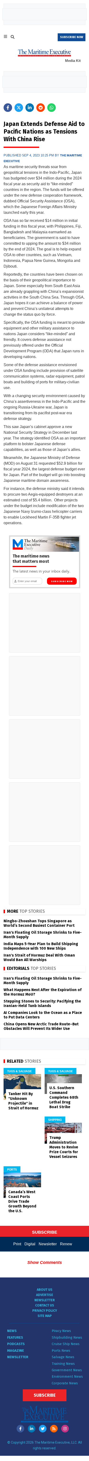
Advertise (44, 1295)
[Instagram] (65, 1428)
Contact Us (44, 1305)
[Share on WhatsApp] (51, 107)
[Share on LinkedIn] (29, 107)
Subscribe (45, 1395)
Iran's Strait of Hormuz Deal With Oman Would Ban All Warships (39, 957)
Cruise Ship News (66, 1344)
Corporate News (65, 1383)
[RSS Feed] (54, 1428)
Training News (63, 1363)
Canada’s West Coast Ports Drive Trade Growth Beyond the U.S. (22, 1201)
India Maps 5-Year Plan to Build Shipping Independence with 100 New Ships (41, 946)
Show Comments (44, 1262)
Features (15, 1337)
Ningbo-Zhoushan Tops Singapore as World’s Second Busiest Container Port (39, 923)
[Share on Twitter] (18, 107)
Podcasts (16, 1344)
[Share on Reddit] (40, 107)
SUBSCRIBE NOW (71, 37)
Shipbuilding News (67, 1337)
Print (17, 1244)
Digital (29, 1244)
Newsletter (48, 1244)
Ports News (61, 1350)
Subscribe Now (62, 581)
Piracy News (61, 1331)
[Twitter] (43, 1428)
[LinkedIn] (31, 1428)
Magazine (15, 1350)
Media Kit (73, 61)
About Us (44, 1290)
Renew (66, 1244)
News (12, 1331)
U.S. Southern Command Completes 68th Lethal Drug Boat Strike (63, 1097)
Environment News (67, 1376)
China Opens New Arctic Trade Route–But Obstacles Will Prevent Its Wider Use (41, 1026)
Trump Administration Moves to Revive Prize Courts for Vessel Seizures (63, 1147)
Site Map (44, 1316)
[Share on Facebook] (8, 107)
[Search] (12, 37)
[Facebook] (20, 1428)
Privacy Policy (44, 1311)
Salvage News (63, 1357)
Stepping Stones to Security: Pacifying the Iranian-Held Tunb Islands (42, 1003)
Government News (67, 1370)
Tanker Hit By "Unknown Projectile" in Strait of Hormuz (23, 1101)
